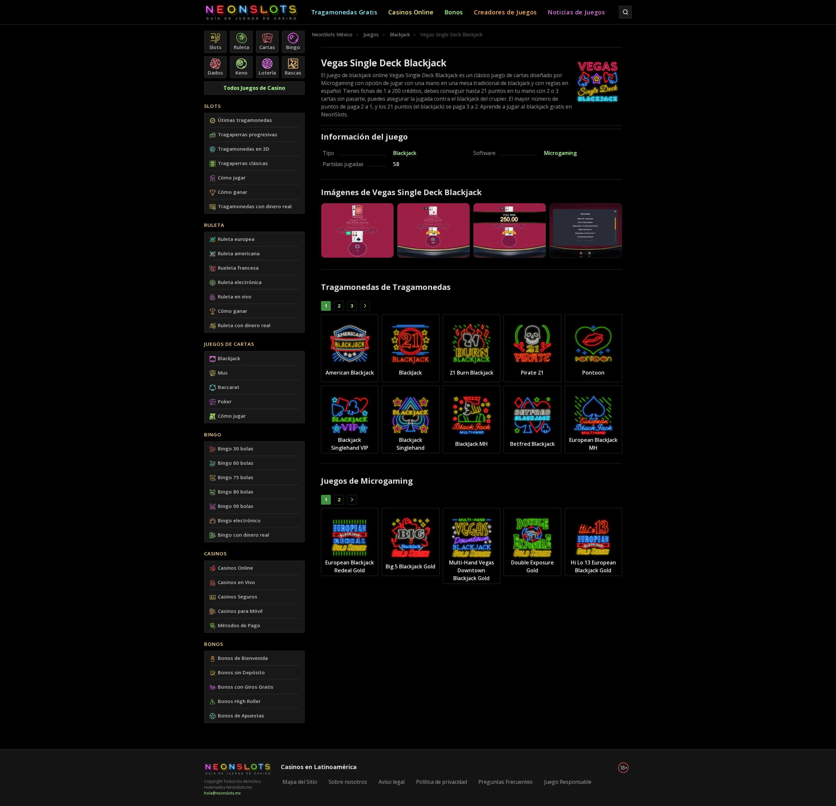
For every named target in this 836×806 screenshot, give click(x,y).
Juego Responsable (567, 781)
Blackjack (404, 153)
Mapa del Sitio (299, 781)
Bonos (213, 644)
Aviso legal (391, 781)
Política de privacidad (441, 781)
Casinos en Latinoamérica (319, 767)
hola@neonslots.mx (222, 793)
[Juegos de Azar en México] (257, 12)
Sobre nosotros (348, 781)
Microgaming (560, 153)
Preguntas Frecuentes (505, 781)
